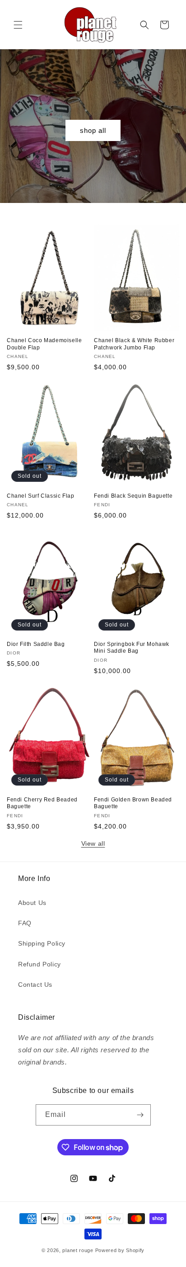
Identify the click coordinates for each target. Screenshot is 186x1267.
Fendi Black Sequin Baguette (133, 496)
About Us (32, 902)
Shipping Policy (41, 943)
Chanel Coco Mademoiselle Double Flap (44, 344)
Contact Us (35, 984)
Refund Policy (39, 964)
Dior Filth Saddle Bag (36, 644)
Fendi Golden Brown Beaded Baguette (133, 803)
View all (93, 843)
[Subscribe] (140, 1115)
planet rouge (77, 1250)
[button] (18, 25)
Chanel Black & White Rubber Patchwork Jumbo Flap (134, 344)
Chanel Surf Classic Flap (40, 496)
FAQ (25, 923)
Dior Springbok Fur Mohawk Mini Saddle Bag (131, 648)
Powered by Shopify (120, 1250)
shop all (93, 130)
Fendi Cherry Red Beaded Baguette (42, 803)
